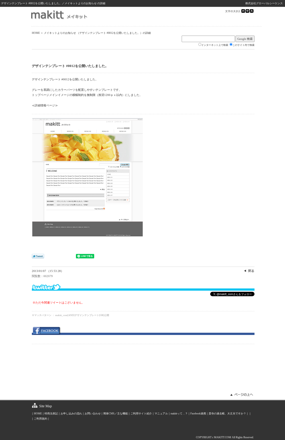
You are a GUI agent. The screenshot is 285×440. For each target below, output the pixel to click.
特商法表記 (51, 413)
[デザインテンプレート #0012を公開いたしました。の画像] (87, 235)
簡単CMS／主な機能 (115, 413)
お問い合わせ (93, 413)
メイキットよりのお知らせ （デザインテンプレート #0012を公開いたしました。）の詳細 (97, 32)
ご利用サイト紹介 (141, 413)
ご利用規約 (40, 418)
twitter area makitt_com (143, 287)
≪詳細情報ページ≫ (45, 105)
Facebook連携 (198, 413)
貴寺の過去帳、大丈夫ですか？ (227, 413)
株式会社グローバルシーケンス (264, 3)
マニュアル (161, 413)
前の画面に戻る (248, 270)
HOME (36, 32)
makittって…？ (179, 413)
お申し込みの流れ (71, 413)
